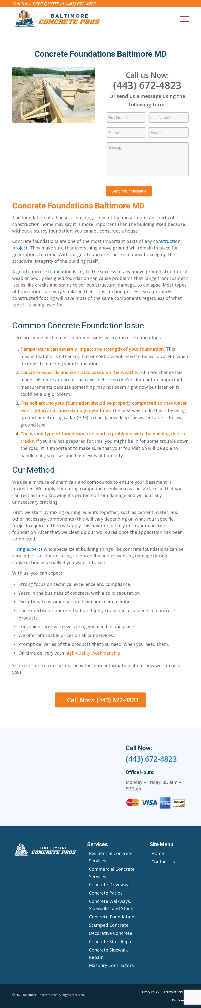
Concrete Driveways (110, 884)
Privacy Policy (149, 992)
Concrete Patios (106, 893)
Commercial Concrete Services (112, 872)
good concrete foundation (44, 272)
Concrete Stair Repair (111, 941)
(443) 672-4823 (80, 4)
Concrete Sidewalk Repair (108, 953)
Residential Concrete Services (111, 857)
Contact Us (163, 862)
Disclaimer (179, 1000)
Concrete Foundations (113, 917)
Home (157, 853)
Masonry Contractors (111, 965)
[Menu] (182, 19)
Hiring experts (27, 549)
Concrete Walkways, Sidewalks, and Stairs (111, 904)
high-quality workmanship (93, 653)
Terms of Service (175, 992)
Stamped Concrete (108, 925)
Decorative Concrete (110, 933)
